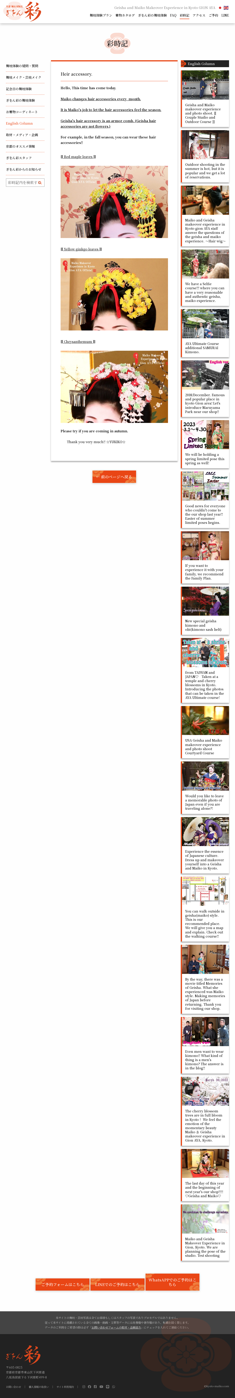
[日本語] (220, 8)
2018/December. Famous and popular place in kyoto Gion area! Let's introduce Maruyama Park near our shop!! (205, 403)
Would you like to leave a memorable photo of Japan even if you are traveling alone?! (204, 802)
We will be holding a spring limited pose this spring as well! (204, 458)
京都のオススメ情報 (20, 146)
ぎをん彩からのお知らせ (23, 169)
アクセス (199, 15)
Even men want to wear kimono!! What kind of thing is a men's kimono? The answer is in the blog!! (204, 1060)
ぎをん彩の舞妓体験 (152, 15)
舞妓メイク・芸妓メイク (23, 77)
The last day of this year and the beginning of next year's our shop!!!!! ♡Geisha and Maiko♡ (204, 1189)
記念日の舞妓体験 (19, 88)
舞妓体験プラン (101, 15)
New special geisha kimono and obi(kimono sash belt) (203, 625)
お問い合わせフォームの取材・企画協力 (116, 1327)
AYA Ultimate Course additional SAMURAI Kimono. (202, 347)
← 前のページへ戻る (114, 476)
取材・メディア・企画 (22, 134)
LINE (225, 15)
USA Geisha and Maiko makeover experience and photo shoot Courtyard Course (203, 746)
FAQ (173, 15)
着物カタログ (125, 15)
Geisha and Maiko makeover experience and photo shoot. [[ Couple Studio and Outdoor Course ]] (203, 113)
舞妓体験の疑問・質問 (22, 65)
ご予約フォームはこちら (62, 1284)
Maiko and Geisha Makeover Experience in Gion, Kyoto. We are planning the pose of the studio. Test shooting (205, 1247)
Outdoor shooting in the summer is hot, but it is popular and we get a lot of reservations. (205, 170)
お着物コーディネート (22, 111)
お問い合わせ (13, 1387)
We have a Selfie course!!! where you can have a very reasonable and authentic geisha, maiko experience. (204, 292)
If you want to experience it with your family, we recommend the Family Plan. (204, 571)
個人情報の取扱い (39, 1387)
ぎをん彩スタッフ (19, 157)
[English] (226, 8)
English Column (19, 123)
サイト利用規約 (65, 1387)
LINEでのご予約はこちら (117, 1284)
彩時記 (184, 15)
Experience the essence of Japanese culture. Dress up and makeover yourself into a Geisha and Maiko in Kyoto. (204, 859)
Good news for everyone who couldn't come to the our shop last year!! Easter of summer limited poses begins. (205, 514)
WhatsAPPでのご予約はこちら (172, 1282)
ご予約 (213, 15)
